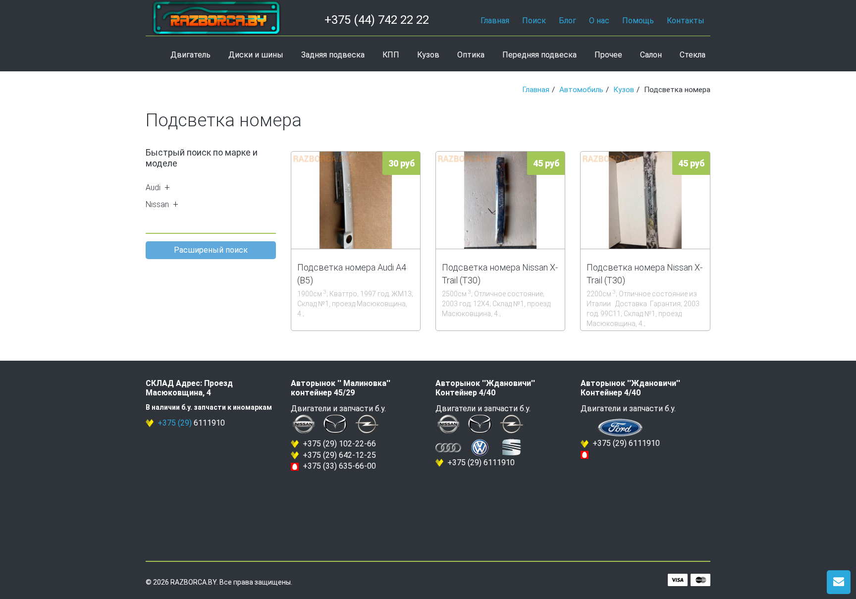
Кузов (428, 54)
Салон (651, 54)
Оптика (470, 54)
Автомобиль (581, 89)
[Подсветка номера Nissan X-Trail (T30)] (500, 200)
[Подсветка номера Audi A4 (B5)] (355, 200)
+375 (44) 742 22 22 (376, 20)
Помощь (638, 20)
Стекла (692, 54)
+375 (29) (175, 423)
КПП (390, 54)
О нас (599, 20)
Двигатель (190, 54)
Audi (153, 187)
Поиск (534, 20)
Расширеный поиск (211, 250)
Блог (567, 20)
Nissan (157, 204)
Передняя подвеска (539, 54)
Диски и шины (255, 54)
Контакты (685, 20)
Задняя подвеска (333, 54)
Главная (495, 20)
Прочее (608, 54)
